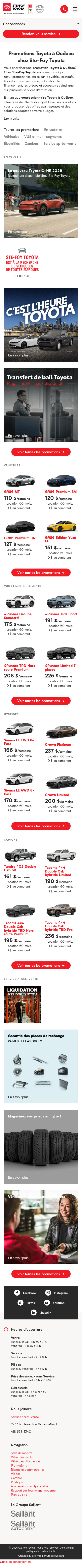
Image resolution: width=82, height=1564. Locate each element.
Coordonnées (14, 23)
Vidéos (15, 1474)
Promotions (19, 1465)
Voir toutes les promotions (39, 452)
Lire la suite (11, 118)
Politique (17, 1482)
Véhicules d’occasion (25, 1461)
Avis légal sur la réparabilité (29, 1486)
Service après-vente (59, 143)
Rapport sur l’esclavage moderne (33, 1490)
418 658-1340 (21, 1432)
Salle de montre (21, 1453)
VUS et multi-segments (43, 136)
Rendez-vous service (39, 33)
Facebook (29, 1293)
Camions (32, 143)
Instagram (60, 1293)
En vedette (53, 130)
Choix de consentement (15, 1561)
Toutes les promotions (21, 130)
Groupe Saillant (55, 1555)
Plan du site (19, 1494)
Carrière (16, 1478)
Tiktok (30, 1303)
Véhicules (11, 136)
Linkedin (45, 1313)
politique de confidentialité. (41, 1551)
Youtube (58, 1303)
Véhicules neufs (22, 1457)
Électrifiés (12, 143)
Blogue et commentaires (27, 1470)
